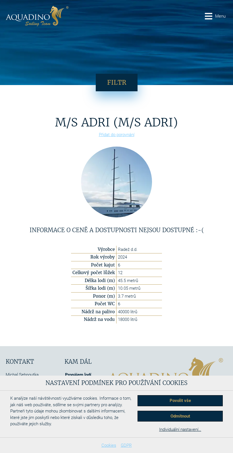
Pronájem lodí (78, 374)
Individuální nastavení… (180, 429)
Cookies (108, 445)
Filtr (116, 82)
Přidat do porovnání (116, 134)
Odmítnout (180, 416)
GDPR (126, 445)
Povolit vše (180, 400)
